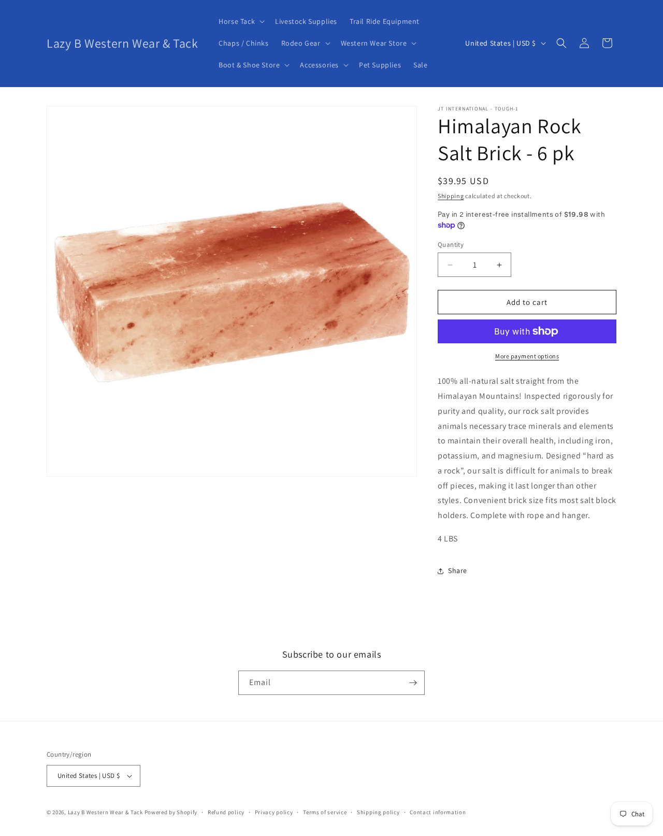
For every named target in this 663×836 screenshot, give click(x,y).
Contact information (438, 812)
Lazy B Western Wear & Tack (105, 812)
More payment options (527, 356)
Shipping (451, 196)
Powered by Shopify (171, 812)
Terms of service (325, 812)
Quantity (451, 244)
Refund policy (226, 812)
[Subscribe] (412, 683)
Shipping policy (378, 812)
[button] (240, 21)
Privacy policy (274, 812)
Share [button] (457, 570)
